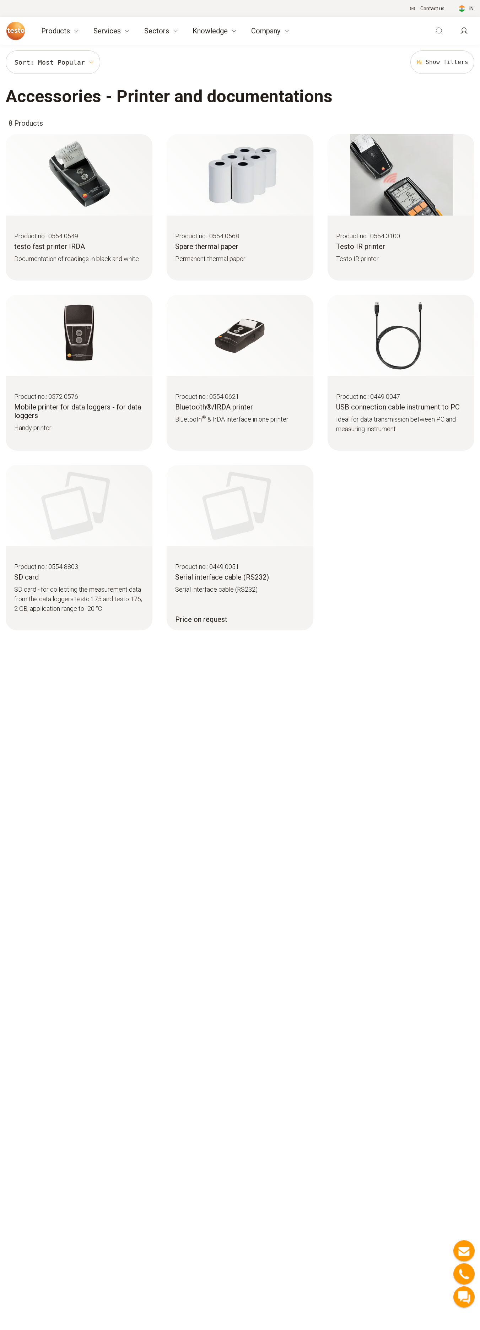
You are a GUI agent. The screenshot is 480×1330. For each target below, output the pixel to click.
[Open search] (439, 30)
